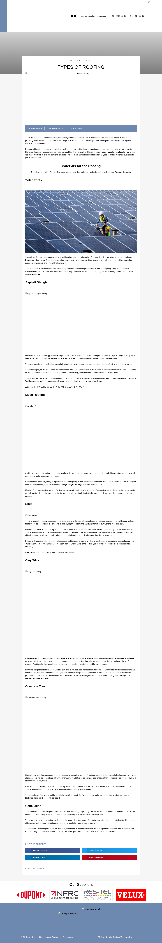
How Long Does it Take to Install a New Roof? (55, 552)
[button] (52, 850)
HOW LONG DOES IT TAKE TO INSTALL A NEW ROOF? (60, 387)
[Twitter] (75, 16)
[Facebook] (72, 16)
